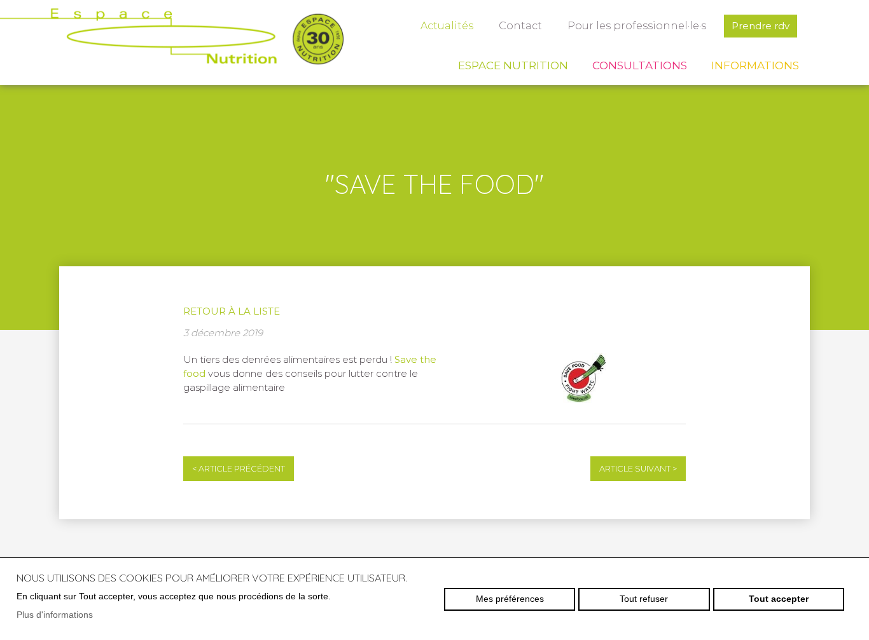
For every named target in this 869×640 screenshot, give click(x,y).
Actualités (447, 26)
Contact (520, 26)
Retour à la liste (231, 311)
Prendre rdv (760, 26)
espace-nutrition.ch (172, 41)
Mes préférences (510, 599)
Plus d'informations (55, 614)
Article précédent (238, 468)
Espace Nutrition (513, 65)
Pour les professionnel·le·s (636, 26)
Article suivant (638, 468)
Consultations (639, 65)
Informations (755, 65)
